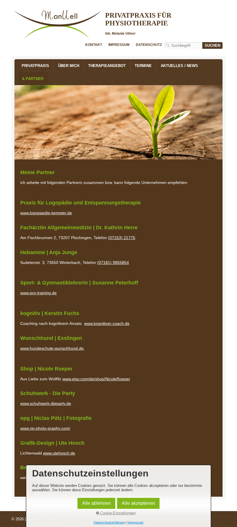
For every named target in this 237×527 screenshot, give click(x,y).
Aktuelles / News (179, 66)
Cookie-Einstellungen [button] (117, 513)
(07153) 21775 (121, 237)
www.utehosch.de (59, 453)
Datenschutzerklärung (109, 522)
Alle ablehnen (96, 503)
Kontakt (93, 45)
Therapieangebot (107, 66)
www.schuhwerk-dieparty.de (45, 403)
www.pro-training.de (38, 292)
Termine (143, 66)
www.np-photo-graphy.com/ (45, 428)
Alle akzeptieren (138, 503)
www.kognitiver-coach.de (106, 323)
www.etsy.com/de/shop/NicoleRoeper (96, 379)
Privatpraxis (35, 66)
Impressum (118, 45)
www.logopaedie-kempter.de (46, 213)
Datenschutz (149, 45)
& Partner (32, 79)
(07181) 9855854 (113, 262)
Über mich (68, 66)
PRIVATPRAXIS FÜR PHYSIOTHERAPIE (138, 19)
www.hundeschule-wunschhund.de (52, 348)
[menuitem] (35, 65)
